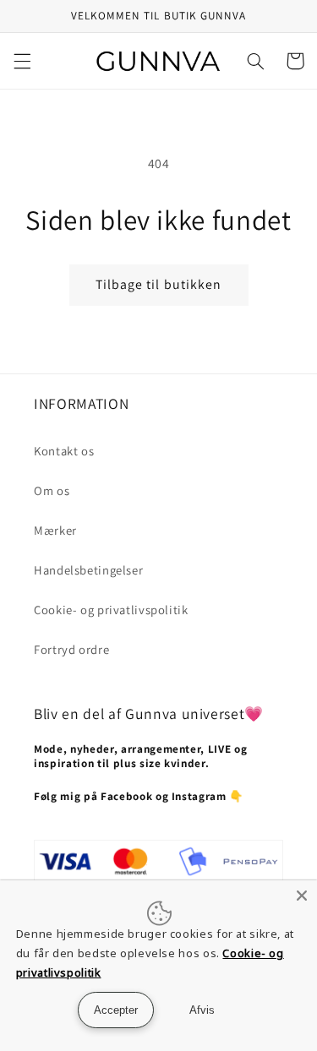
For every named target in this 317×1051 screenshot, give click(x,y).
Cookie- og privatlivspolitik (111, 610)
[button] (22, 60)
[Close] (301, 895)
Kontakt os (64, 451)
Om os (51, 490)
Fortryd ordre (71, 649)
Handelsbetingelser (88, 570)
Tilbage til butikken (158, 284)
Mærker (55, 530)
